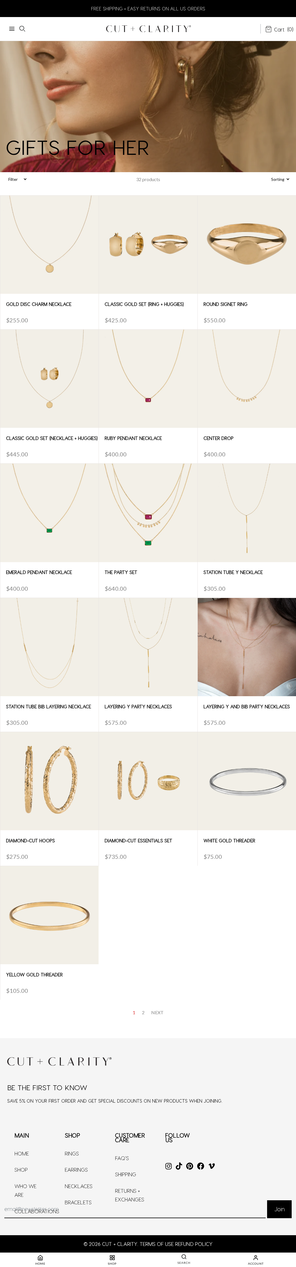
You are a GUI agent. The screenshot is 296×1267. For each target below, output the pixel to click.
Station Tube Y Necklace (233, 572)
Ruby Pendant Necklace (133, 438)
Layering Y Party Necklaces (138, 706)
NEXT (157, 1012)
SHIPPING (125, 1174)
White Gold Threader (229, 840)
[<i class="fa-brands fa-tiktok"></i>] (179, 1167)
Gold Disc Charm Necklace (38, 304)
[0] (274, 30)
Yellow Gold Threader (34, 974)
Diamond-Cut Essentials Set (138, 840)
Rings (72, 1153)
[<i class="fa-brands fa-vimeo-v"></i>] (211, 1167)
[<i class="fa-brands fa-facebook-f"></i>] (200, 1167)
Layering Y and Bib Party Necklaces (247, 706)
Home (21, 1153)
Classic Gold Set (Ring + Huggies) (144, 304)
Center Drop (219, 438)
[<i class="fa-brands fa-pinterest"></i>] (189, 1167)
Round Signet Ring (225, 304)
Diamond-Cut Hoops (30, 840)
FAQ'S (122, 1158)
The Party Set (121, 572)
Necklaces (78, 1186)
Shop (21, 1169)
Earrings (76, 1169)
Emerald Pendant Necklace (39, 572)
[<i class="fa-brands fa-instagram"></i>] (168, 1167)
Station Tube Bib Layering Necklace (48, 706)
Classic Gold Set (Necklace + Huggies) (52, 438)
